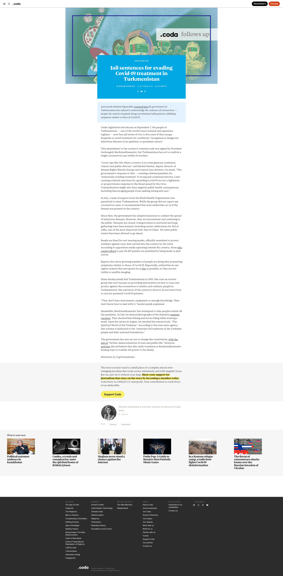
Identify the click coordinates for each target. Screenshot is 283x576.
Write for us (147, 528)
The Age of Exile (72, 504)
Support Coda (112, 394)
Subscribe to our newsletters (175, 506)
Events (145, 535)
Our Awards (148, 521)
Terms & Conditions (97, 568)
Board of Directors (150, 514)
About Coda (148, 504)
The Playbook (71, 511)
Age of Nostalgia (72, 525)
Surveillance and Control (101, 528)
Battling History (71, 528)
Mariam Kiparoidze (127, 86)
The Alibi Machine (124, 504)
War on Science (72, 514)
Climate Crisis (97, 511)
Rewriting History (98, 525)
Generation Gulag (72, 554)
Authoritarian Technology (102, 508)
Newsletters (260, 4)
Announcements (150, 508)
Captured (69, 508)
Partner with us (149, 532)
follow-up (161, 86)
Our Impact (147, 518)
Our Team (147, 511)
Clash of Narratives (73, 538)
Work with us (148, 525)
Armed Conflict (97, 504)
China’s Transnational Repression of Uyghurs (74, 543)
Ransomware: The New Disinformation (75, 533)
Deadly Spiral (122, 508)
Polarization (96, 521)
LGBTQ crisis (70, 547)
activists (105, 346)
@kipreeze (125, 414)
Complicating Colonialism (76, 518)
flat (144, 269)
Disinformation (142, 61)
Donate (274, 4)
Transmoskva (71, 551)
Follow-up (113, 424)
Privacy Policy (109, 568)
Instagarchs (70, 557)
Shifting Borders (72, 521)
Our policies (148, 542)
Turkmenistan (125, 424)
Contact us (147, 545)
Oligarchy (95, 518)
